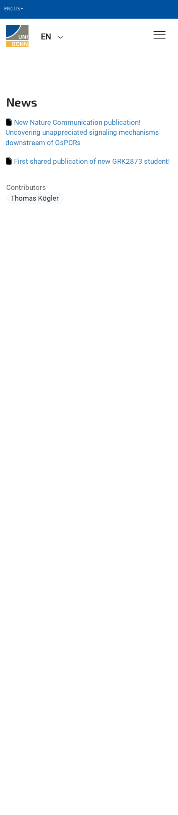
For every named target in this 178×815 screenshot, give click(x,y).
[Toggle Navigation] (160, 35)
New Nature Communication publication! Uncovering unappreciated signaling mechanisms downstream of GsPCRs (82, 132)
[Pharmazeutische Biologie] (17, 36)
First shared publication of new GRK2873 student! (92, 161)
